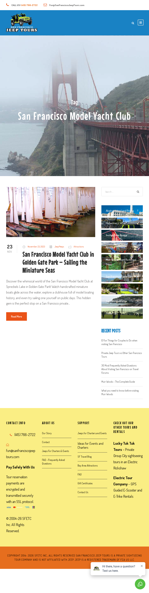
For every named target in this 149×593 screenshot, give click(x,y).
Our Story (47, 433)
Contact (46, 442)
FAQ (80, 474)
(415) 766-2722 (29, 5)
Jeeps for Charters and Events (92, 433)
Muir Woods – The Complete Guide (118, 381)
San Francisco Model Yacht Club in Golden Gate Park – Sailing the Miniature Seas (58, 262)
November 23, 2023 (36, 246)
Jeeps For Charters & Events (55, 451)
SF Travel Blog (85, 456)
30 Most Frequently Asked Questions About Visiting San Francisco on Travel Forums (119, 369)
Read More (16, 316)
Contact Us (83, 492)
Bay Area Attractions (88, 465)
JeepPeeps (59, 246)
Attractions (79, 246)
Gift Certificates (85, 483)
